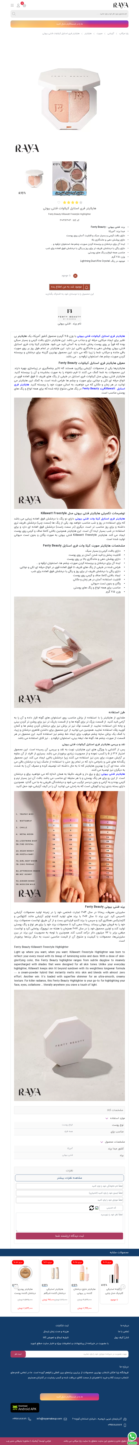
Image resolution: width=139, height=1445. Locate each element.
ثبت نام (18, 1354)
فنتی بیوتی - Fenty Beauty (105, 227)
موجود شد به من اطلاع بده (67, 287)
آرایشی (110, 33)
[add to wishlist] (58, 202)
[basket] (24, 5)
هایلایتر (88, 33)
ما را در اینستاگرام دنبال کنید (69, 24)
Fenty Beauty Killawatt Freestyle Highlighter (41, 947)
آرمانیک (34, 1441)
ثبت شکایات (62, 1325)
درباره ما (125, 1325)
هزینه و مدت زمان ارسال (56, 1331)
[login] (18, 5)
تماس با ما (123, 1331)
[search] (14, 14)
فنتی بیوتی (64, 324)
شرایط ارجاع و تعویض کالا (56, 1337)
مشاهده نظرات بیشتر (69, 1178)
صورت (99, 33)
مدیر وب (10, 1441)
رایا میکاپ (123, 33)
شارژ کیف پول (121, 1337)
